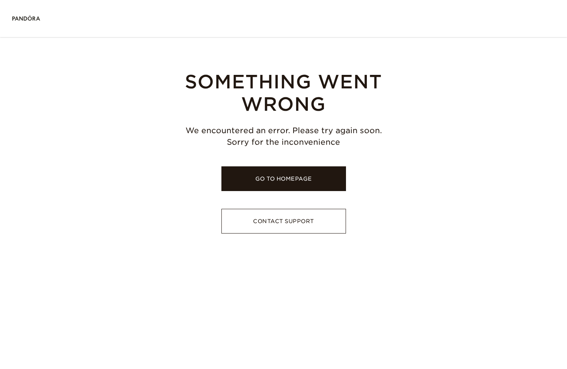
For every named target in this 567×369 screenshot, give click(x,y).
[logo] (26, 18)
